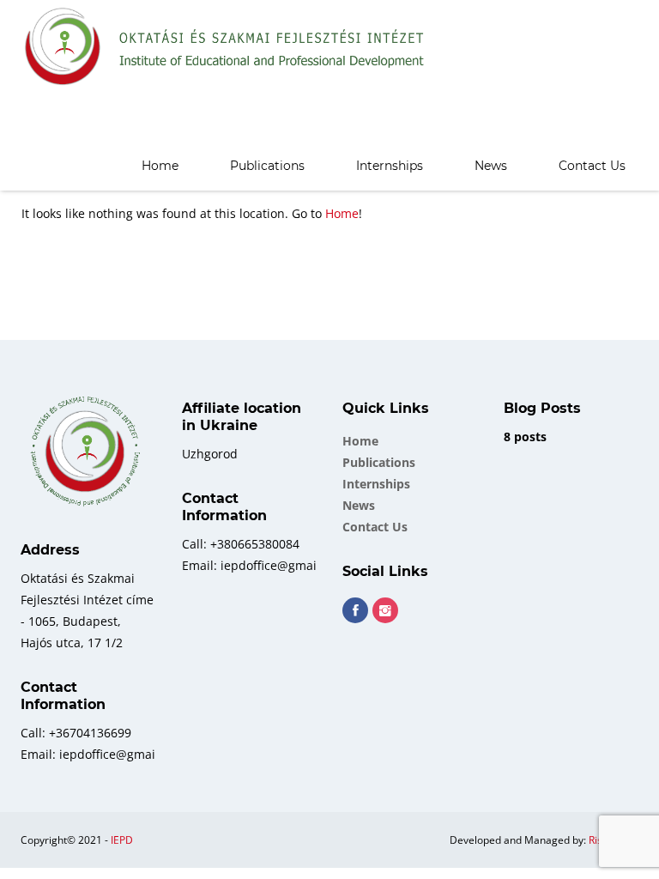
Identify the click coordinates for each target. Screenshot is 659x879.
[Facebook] (355, 610)
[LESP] (226, 47)
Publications (267, 165)
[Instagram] (385, 610)
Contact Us (592, 165)
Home (160, 165)
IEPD (122, 840)
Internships (389, 165)
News (491, 165)
